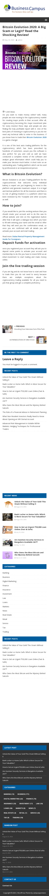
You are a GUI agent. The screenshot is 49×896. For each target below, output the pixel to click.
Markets (6, 606)
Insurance (6, 589)
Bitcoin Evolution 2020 (36, 137)
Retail (5, 619)
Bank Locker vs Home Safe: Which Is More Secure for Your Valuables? (30, 515)
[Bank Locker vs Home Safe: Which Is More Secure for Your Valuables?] (8, 519)
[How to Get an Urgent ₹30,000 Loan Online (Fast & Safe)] (8, 532)
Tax (4, 627)
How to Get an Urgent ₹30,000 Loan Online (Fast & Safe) (30, 528)
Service (5, 623)
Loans (5, 602)
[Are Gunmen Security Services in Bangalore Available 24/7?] (8, 545)
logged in (17, 364)
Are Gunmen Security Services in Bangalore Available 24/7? (29, 541)
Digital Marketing (9, 581)
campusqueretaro (39, 893)
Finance (6, 585)
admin (20, 40)
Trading (6, 632)
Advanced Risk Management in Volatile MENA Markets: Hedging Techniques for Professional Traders (21, 426)
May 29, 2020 (9, 40)
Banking (6, 573)
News (5, 611)
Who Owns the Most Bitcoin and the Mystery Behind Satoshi (28, 553)
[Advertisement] (26, 89)
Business (6, 577)
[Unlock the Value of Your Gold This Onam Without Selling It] (8, 506)
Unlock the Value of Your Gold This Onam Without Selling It (30, 502)
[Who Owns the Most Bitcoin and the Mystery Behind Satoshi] (8, 557)
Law (4, 598)
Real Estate (7, 615)
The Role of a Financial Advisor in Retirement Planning (24, 412)
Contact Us (7, 885)
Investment (7, 594)
